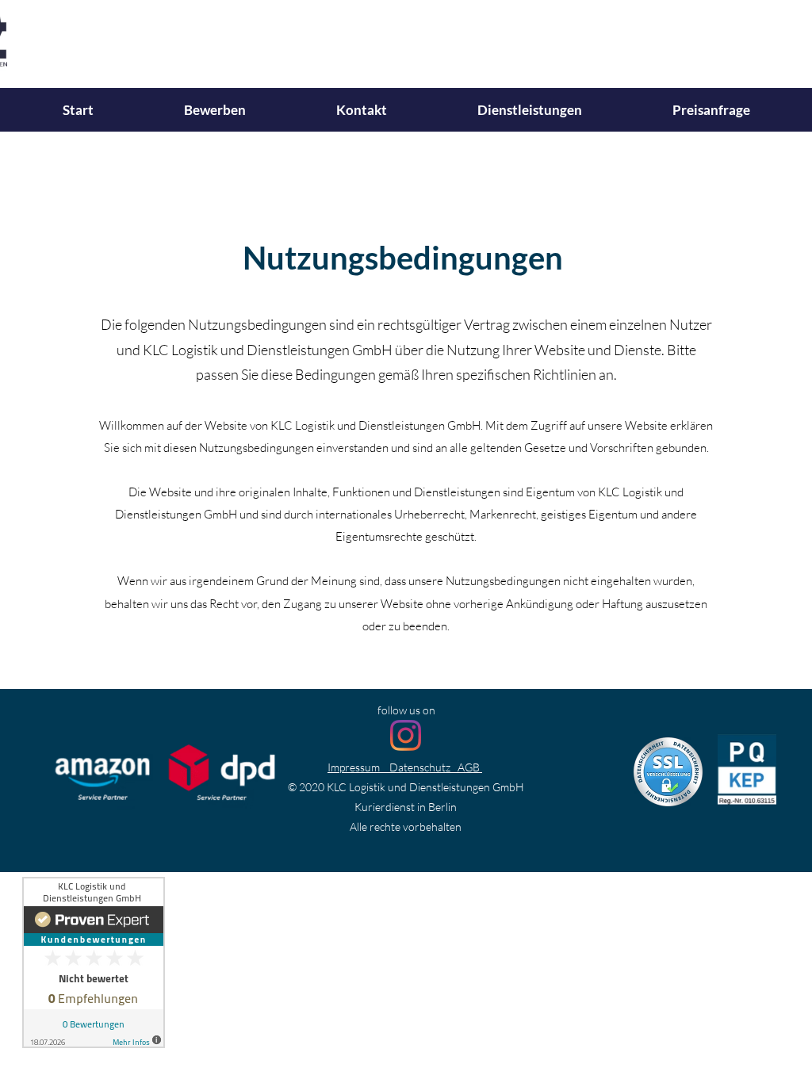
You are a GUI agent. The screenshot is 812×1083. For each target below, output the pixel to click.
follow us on (406, 710)
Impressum (353, 767)
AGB (469, 767)
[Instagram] (405, 735)
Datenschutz (419, 767)
